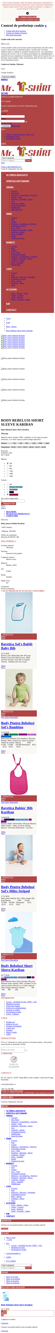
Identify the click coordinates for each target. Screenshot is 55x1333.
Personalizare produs (13, 139)
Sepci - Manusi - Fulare (19, 293)
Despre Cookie (11, 1032)
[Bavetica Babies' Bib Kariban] (19, 794)
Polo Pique (15, 193)
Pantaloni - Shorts (17, 283)
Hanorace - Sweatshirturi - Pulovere (24, 195)
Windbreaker (15, 208)
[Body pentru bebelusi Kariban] (13, 336)
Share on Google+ (12, 1281)
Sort (12, 201)
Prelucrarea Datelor (13, 1006)
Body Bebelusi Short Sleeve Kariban (16, 968)
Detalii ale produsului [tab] (18, 514)
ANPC (8, 1034)
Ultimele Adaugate (17, 175)
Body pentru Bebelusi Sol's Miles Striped (17, 889)
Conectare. (5, 1323)
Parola (3, 119)
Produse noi (10, 1022)
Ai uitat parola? (6, 123)
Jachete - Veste (16, 197)
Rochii (13, 236)
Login (10, 1240)
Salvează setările (8, 77)
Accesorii (11, 289)
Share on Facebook (13, 1279)
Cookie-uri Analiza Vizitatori (16, 33)
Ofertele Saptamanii (17, 181)
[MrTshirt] (26, 91)
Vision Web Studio (16, 1091)
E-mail (3, 114)
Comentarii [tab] (12, 516)
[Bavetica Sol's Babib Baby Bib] (19, 632)
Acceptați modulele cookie (27, 19)
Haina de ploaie (17, 210)
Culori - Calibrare (12, 1014)
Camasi (13, 222)
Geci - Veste (15, 228)
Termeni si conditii (13, 1010)
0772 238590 (11, 1261)
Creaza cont (15, 126)
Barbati (10, 242)
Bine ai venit (10, 1238)
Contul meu (10, 1028)
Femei (9, 213)
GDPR (8, 1257)
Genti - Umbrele (17, 297)
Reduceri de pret (12, 1024)
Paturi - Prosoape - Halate (20, 300)
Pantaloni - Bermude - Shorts (21, 199)
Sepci (13, 285)
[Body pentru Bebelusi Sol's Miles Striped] (19, 875)
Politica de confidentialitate (16, 1008)
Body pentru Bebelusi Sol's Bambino (17, 725)
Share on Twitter (12, 1277)
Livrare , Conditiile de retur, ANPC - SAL (20, 134)
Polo (13, 220)
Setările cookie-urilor (28, 17)
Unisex (10, 187)
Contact (11, 309)
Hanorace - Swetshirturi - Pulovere (24, 224)
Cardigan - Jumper (18, 203)
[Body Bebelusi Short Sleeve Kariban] (19, 952)
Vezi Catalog (5, 457)
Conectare (6, 126)
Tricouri (14, 191)
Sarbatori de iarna (17, 238)
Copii (9, 269)
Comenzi (9, 1030)
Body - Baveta (16, 281)
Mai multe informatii (13, 35)
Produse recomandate (13, 1026)
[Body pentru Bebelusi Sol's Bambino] (19, 709)
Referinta (4, 537)
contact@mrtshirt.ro (13, 1253)
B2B (8, 303)
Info (7, 1243)
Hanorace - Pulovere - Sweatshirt (23, 277)
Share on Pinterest (12, 1283)
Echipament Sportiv (18, 205)
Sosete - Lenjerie (17, 295)
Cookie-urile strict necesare (16, 31)
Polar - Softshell (17, 234)
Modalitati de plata (12, 136)
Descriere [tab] (11, 512)
